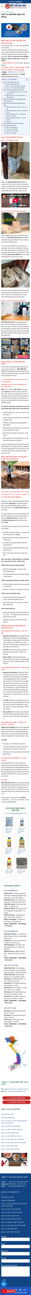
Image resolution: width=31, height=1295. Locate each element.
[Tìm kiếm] (29, 6)
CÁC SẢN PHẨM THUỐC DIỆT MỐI (14, 123)
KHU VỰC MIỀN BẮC (11, 127)
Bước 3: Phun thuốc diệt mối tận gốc (15, 88)
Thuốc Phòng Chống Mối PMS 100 (8, 831)
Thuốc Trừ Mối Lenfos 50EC (9, 872)
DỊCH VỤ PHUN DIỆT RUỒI (10, 1133)
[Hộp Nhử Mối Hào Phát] (21, 863)
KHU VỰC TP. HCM (11, 133)
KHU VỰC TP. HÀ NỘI (12, 131)
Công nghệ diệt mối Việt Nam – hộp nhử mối (16, 107)
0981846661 (12, 72)
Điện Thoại (4, 1251)
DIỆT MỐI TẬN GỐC (7, 1114)
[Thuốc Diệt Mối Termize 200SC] (9, 842)
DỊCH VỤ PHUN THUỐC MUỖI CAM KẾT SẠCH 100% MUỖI (14, 1122)
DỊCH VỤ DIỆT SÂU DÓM (9, 1146)
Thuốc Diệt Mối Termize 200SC (8, 852)
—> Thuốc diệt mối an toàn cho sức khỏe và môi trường (16, 92)
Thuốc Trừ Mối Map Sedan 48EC (21, 852)
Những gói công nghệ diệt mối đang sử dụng (14, 104)
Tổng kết (8, 121)
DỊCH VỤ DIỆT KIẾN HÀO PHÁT (11, 1136)
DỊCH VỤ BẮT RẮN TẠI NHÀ (10, 1149)
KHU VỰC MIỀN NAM (11, 129)
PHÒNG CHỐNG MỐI (8, 1117)
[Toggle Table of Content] (26, 79)
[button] (2, 6)
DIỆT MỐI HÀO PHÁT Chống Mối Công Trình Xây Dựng (14, 100)
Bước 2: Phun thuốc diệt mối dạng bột (15, 86)
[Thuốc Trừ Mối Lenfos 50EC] (9, 863)
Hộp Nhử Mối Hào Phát (21, 872)
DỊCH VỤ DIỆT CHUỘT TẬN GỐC (12, 1129)
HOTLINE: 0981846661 (15, 1)
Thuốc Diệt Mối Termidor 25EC (21, 831)
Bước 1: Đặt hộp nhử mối (12, 84)
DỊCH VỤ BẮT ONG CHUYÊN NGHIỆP (13, 1142)
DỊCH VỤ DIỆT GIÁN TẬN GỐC (11, 1126)
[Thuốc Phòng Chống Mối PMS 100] (9, 821)
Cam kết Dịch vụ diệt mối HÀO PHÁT (14, 90)
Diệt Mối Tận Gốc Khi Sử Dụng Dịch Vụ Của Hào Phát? (16, 96)
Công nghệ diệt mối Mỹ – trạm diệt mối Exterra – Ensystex (16, 115)
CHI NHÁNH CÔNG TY (10, 125)
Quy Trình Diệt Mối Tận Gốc (12, 82)
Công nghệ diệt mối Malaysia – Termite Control (16, 118)
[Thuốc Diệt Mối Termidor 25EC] (21, 821)
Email (3, 1243)
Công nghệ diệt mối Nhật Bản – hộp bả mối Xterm (17, 111)
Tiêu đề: (3, 1258)
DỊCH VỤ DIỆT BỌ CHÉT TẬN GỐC (12, 1139)
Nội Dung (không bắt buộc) (9, 1265)
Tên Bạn (3, 1236)
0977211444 (21, 72)
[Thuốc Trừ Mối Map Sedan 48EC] (21, 842)
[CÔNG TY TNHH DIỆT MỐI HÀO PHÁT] (16, 6)
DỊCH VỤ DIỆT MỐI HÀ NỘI (7, 12)
